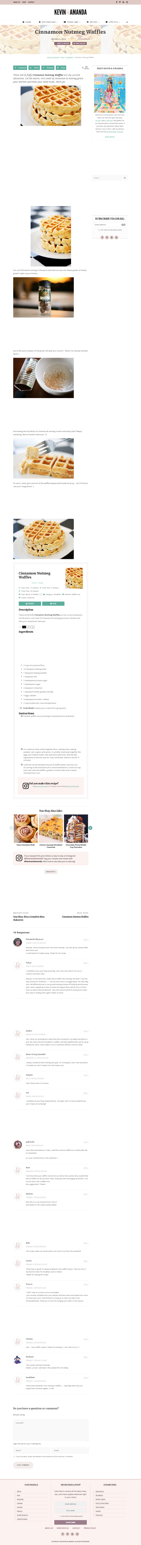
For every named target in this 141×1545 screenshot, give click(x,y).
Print (31, 603)
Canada (19, 1503)
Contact (31, 2)
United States (22, 1519)
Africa (19, 1491)
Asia (18, 1495)
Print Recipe (80, 43)
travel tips (109, 120)
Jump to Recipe (63, 43)
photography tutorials (115, 131)
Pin (54, 603)
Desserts (99, 1515)
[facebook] (116, 2)
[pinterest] (120, 2)
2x (28, 627)
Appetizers (100, 1491)
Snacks (98, 1511)
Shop (24, 2)
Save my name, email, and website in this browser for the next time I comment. (44, 1456)
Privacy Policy (90, 1528)
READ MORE (110, 137)
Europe (19, 1507)
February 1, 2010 (58, 39)
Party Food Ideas (102, 1503)
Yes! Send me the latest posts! (111, 230)
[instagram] (127, 2)
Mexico (19, 1511)
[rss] (123, 2)
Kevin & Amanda (53, 57)
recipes (98, 120)
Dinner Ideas (100, 1499)
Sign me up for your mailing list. (27, 1443)
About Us (16, 2)
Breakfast (69, 57)
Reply (86, 940)
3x (33, 627)
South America (22, 1515)
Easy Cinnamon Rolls (26, 845)
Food (62, 57)
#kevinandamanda (73, 786)
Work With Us (63, 1528)
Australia (20, 1499)
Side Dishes (100, 1507)
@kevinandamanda (41, 786)
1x (24, 627)
